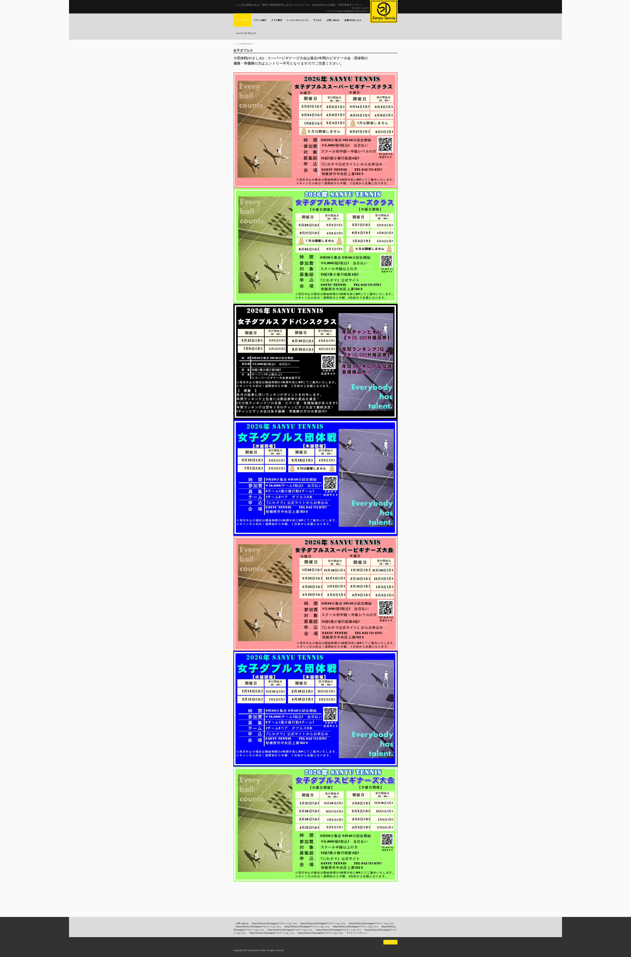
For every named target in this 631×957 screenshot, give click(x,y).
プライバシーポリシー (357, 933)
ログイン (390, 942)
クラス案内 (276, 20)
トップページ (242, 20)
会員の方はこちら (353, 20)
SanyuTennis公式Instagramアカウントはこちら (274, 923)
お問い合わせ (333, 20)
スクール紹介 (260, 20)
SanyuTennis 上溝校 (384, 11)
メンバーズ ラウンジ (246, 33)
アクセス (317, 20)
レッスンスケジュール (297, 20)
